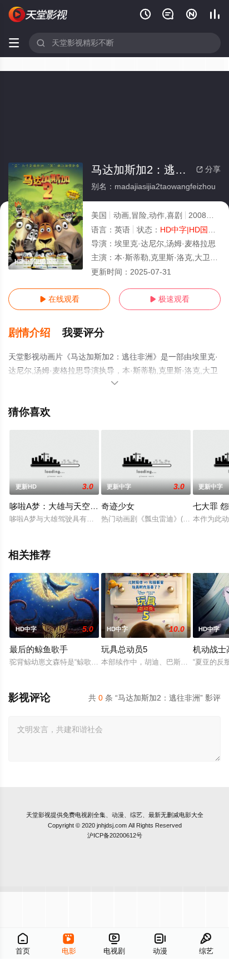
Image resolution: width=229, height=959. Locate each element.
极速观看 (170, 299)
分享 (208, 169)
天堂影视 (38, 814)
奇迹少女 (118, 506)
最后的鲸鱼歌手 (38, 649)
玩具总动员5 (124, 649)
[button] (35, 332)
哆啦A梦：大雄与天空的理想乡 (66, 506)
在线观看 (59, 299)
